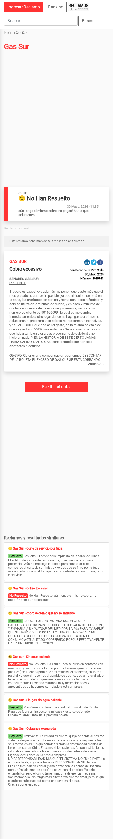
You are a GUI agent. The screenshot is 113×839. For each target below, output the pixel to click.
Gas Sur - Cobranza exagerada (34, 728)
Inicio (8, 33)
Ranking (55, 6)
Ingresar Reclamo (24, 6)
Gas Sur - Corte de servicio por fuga (38, 548)
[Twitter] (93, 262)
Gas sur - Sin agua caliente (31, 657)
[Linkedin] (87, 262)
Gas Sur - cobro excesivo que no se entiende (44, 613)
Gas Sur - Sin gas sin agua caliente (37, 700)
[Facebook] (100, 262)
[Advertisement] (56, 109)
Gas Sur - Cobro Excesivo (30, 588)
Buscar (88, 20)
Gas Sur (21, 33)
